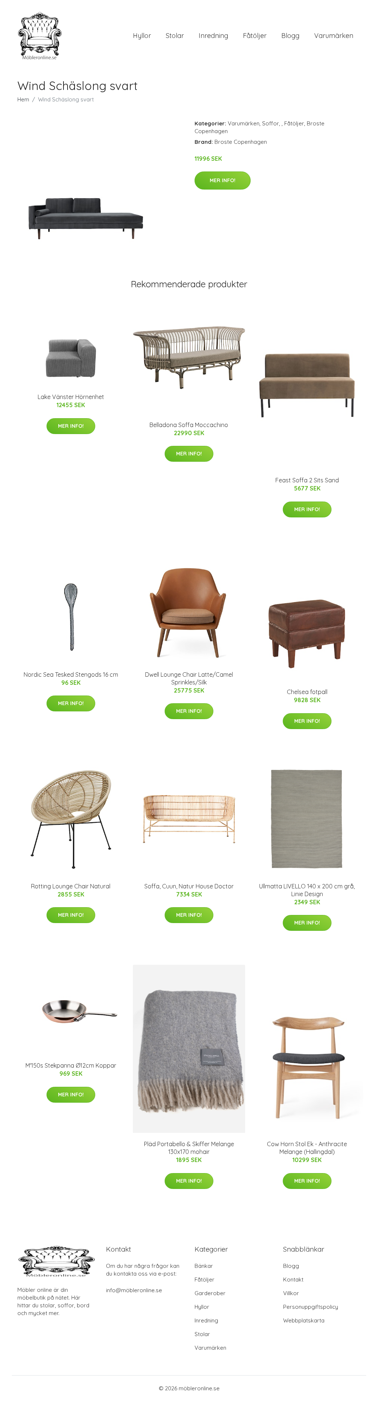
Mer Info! (223, 180)
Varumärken (333, 35)
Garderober (210, 1293)
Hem (23, 99)
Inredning (213, 35)
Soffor (270, 123)
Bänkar (204, 1265)
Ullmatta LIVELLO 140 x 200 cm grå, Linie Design (307, 890)
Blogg (290, 35)
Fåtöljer (255, 35)
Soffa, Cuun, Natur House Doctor (189, 886)
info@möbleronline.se (134, 1290)
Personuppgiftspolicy (310, 1306)
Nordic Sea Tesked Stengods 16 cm (71, 674)
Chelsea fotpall (307, 692)
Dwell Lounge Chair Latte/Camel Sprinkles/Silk (189, 678)
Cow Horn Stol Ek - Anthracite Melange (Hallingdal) (307, 1147)
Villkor (291, 1293)
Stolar (175, 35)
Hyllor (142, 35)
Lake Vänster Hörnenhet (71, 396)
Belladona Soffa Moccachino (189, 425)
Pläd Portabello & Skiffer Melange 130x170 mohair (189, 1147)
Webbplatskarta (303, 1320)
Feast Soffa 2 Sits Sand (307, 480)
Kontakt (293, 1279)
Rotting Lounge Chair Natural (70, 886)
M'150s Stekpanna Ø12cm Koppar (70, 1065)
